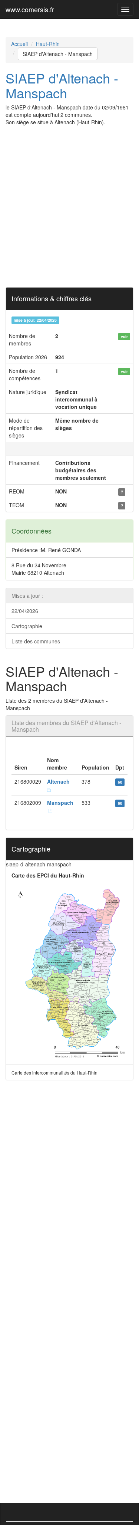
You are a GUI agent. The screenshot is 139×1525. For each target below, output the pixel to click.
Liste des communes (35, 641)
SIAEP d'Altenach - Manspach (58, 54)
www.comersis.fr (30, 9)
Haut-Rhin (48, 43)
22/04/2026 (24, 610)
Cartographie (26, 626)
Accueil (19, 43)
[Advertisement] (69, 210)
